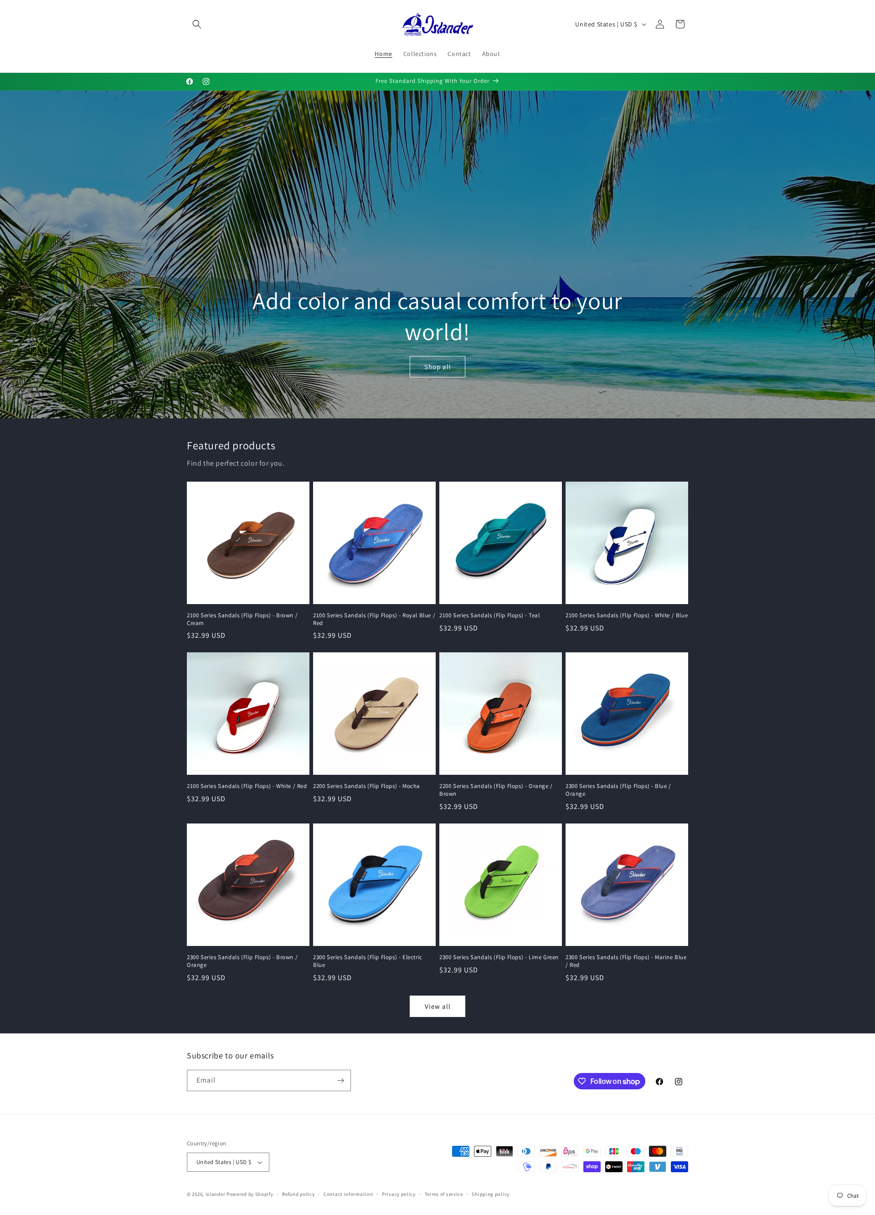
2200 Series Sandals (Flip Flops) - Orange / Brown (496, 790)
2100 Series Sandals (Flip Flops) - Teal (489, 615)
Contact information (348, 1194)
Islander (216, 1194)
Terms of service (444, 1194)
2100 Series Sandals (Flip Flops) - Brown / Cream (242, 619)
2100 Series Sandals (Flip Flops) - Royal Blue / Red (374, 619)
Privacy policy (399, 1194)
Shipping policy (491, 1194)
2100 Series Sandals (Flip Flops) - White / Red (247, 786)
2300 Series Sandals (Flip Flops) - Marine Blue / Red (626, 961)
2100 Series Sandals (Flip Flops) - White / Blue (627, 615)
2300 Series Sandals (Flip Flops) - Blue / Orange (618, 790)
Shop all (437, 366)
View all (438, 1006)
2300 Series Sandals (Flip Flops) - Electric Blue (367, 961)
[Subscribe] (340, 1080)
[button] (197, 24)
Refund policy (298, 1194)
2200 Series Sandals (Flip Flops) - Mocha (366, 786)
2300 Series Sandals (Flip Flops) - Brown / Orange (242, 961)
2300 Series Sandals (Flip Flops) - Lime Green (499, 957)
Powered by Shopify (249, 1194)
